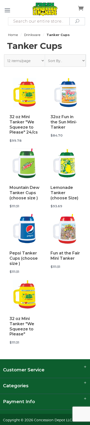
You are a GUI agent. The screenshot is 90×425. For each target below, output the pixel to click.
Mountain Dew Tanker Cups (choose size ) (25, 192)
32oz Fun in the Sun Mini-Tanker (63, 122)
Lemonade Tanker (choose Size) (64, 192)
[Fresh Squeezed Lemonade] (45, 9)
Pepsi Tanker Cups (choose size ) (24, 258)
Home (13, 35)
